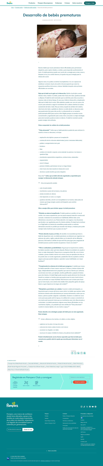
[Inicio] (10, 2)
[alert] (19, 440)
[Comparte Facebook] (72, 353)
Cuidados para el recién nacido (36, 366)
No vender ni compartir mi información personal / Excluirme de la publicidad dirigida (88, 428)
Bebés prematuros (78, 363)
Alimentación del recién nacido (48, 363)
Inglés (82, 437)
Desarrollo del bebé (33, 363)
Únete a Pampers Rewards (69, 416)
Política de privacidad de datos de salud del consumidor (70, 429)
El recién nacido (19, 7)
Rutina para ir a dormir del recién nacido (18, 369)
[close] (34, 421)
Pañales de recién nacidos (30, 7)
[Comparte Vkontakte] (78, 353)
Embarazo (58, 3)
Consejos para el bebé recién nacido (17, 363)
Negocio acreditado (85, 434)
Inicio (12, 7)
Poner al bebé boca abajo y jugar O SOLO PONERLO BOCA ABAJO (63, 366)
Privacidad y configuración (87, 413)
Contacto (65, 413)
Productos (32, 3)
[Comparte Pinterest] (81, 353)
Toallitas (46, 418)
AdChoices (83, 432)
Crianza (67, 3)
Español (82, 439)
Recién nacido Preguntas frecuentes (17, 366)
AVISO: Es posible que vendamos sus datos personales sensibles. (88, 445)
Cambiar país (84, 441)
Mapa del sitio (84, 422)
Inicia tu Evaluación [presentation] (19, 458)
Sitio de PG (83, 424)
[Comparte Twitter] (75, 353)
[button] (34, 421)
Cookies (82, 420)
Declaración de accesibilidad (69, 423)
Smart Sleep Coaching (50, 420)
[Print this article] (84, 353)
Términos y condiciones (68, 420)
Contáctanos (66, 418)
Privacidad (65, 425)
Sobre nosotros (77, 3)
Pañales (46, 416)
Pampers (47, 413)
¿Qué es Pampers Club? (50, 423)
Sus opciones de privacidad (87, 416)
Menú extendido (52, 450)
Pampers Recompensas (45, 3)
